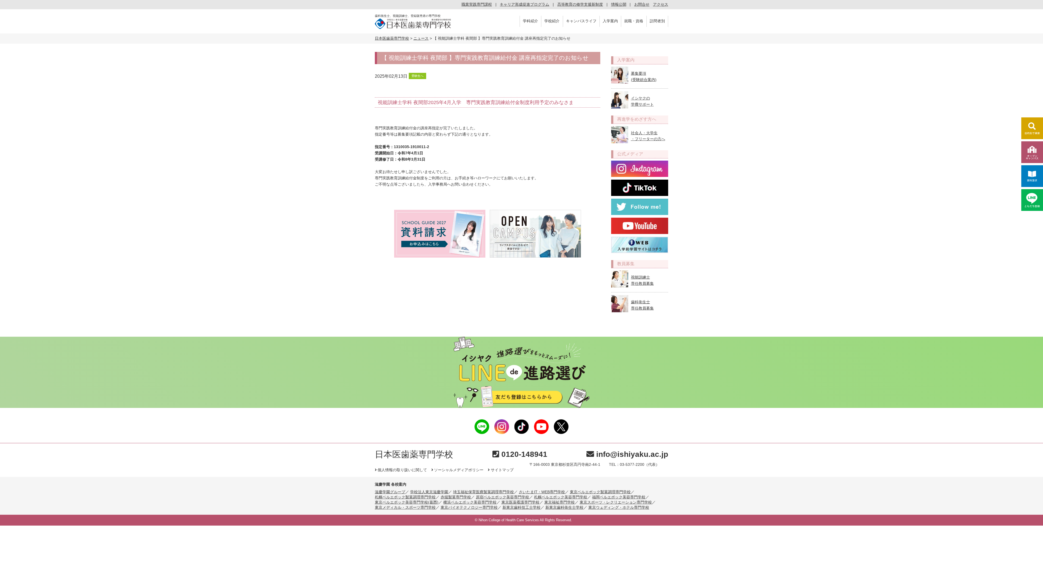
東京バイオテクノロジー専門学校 (469, 507)
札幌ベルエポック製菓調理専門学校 (405, 497)
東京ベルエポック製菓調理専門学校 (600, 492)
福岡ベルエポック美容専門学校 (618, 497)
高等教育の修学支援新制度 (580, 4)
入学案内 (610, 21)
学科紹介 (530, 21)
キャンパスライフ (581, 21)
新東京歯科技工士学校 (521, 507)
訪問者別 (657, 21)
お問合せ (641, 4)
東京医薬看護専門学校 (520, 502)
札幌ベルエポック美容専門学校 (560, 497)
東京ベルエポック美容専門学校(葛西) (406, 502)
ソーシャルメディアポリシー (458, 470)
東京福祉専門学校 (559, 502)
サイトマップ (502, 470)
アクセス (660, 4)
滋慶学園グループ (390, 492)
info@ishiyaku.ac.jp (632, 454)
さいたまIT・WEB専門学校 (542, 492)
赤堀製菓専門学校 (456, 497)
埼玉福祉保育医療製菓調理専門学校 (483, 492)
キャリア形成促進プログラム (524, 4)
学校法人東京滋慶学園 (429, 492)
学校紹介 (552, 21)
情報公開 (618, 4)
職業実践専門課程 (476, 4)
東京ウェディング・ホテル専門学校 (618, 507)
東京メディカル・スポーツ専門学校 (405, 507)
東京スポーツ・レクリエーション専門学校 (616, 502)
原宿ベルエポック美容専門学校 (502, 497)
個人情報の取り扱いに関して (402, 470)
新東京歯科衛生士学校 (564, 507)
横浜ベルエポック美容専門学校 (470, 502)
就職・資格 (633, 21)
